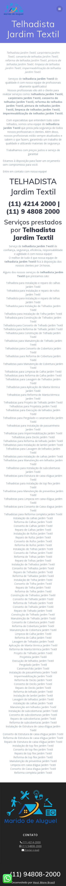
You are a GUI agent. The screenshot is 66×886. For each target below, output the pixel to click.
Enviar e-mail (31, 850)
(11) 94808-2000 (31, 846)
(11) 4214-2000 (31, 842)
